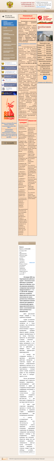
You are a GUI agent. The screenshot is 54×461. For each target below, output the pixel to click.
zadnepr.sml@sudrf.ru (41, 6)
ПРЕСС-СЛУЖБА (7, 41)
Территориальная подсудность (35, 11)
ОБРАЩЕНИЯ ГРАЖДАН (9, 54)
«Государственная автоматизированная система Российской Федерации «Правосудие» (29, 458)
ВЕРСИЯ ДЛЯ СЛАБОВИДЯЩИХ (10, 16)
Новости (21, 246)
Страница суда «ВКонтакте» (45, 82)
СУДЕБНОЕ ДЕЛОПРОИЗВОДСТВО (8, 34)
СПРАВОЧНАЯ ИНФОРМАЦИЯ (7, 38)
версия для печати (33, 262)
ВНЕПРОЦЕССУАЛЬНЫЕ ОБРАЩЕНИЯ (9, 58)
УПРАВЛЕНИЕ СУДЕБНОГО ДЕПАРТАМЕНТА (9, 45)
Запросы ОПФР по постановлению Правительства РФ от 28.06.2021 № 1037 (44, 27)
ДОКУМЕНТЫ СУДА (7, 30)
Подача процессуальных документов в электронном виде (8, 23)
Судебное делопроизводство (15, 11)
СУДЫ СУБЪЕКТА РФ (8, 48)
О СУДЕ (5, 27)
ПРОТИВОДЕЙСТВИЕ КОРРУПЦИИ (8, 51)
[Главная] (1, 11)
